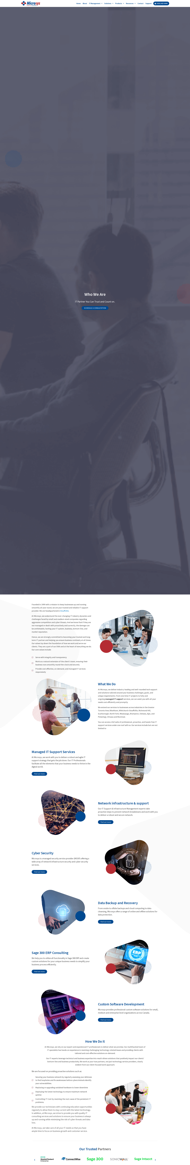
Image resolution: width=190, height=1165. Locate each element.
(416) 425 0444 (162, 3)
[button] (35, 1160)
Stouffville (64, 611)
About (85, 3)
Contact (140, 3)
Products (118, 3)
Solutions (107, 3)
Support (148, 3)
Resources (130, 3)
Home (78, 3)
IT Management (94, 3)
